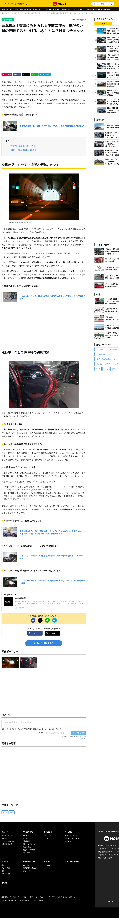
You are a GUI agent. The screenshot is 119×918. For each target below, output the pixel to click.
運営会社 (5, 897)
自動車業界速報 (7, 844)
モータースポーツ (70, 9)
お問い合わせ (62, 897)
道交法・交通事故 (29, 850)
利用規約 (83, 738)
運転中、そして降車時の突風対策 (23, 150)
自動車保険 (26, 841)
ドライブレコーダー (71, 835)
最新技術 (5, 838)
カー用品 (48, 9)
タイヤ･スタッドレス (72, 838)
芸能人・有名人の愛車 (103, 359)
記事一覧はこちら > (21, 608)
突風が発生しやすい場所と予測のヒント (26, 146)
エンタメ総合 (6, 874)
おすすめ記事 (100, 354)
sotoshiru (99, 364)
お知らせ (72, 897)
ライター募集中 (24, 900)
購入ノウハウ (27, 838)
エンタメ (58, 9)
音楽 (3, 871)
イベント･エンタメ (8, 841)
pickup (5, 812)
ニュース (15, 9)
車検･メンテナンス (29, 844)
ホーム (6, 9)
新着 (11, 812)
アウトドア (47, 835)
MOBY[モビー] (6, 13)
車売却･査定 (27, 847)
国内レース (26, 871)
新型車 (107, 364)
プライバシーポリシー (37, 897)
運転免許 (26, 835)
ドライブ (47, 838)
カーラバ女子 (100, 349)
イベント (83, 9)
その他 (107, 9)
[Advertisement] (44, 53)
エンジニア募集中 (37, 900)
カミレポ (47, 865)
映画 (3, 865)
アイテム (68, 841)
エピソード (112, 354)
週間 (103, 23)
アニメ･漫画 (6, 868)
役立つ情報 (25, 13)
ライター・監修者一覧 (9, 900)
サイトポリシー (23, 897)
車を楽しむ (38, 9)
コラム (98, 369)
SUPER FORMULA (29, 868)
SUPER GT (26, 865)
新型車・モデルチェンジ (10, 835)
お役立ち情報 (26, 9)
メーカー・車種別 (96, 9)
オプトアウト (51, 897)
